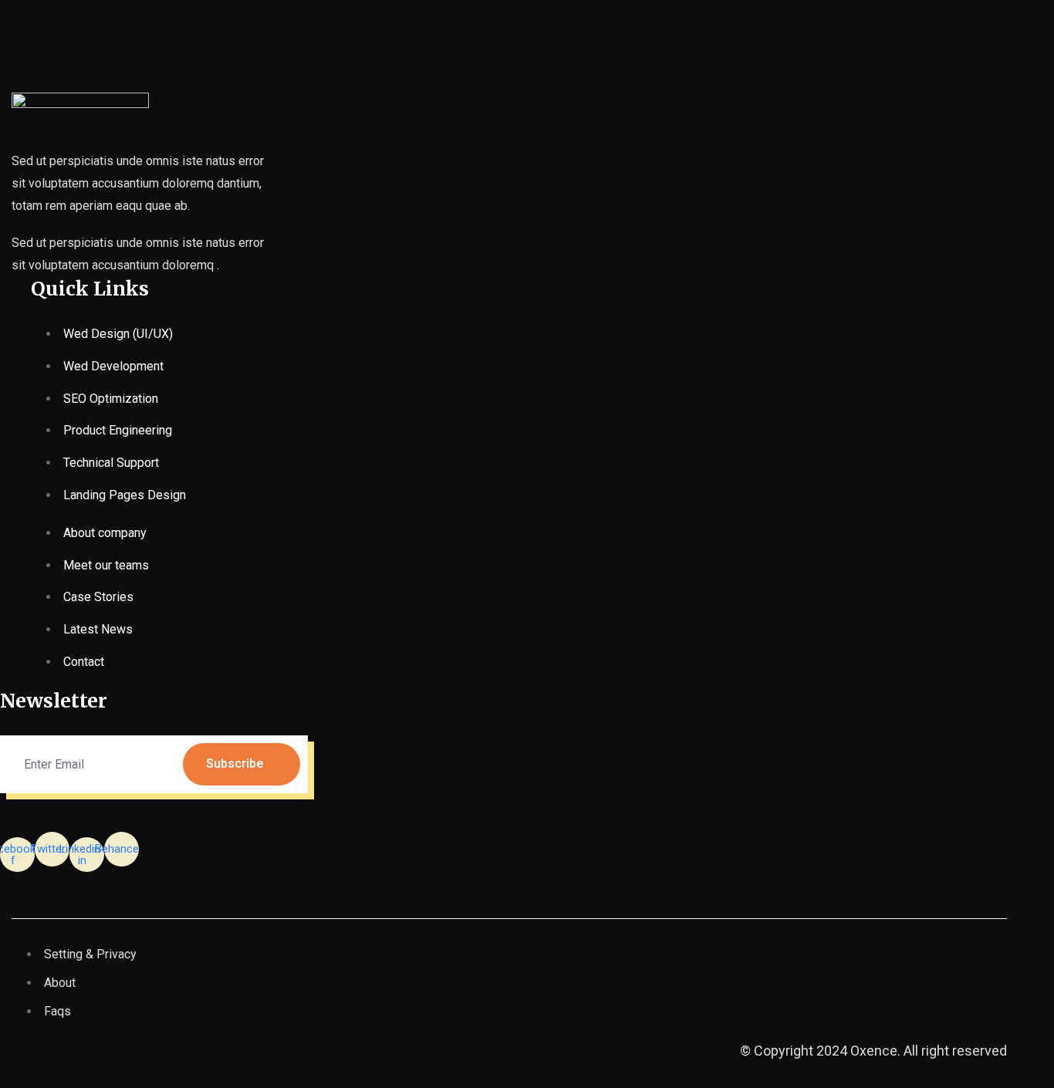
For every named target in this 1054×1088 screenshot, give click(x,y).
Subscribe (235, 763)
